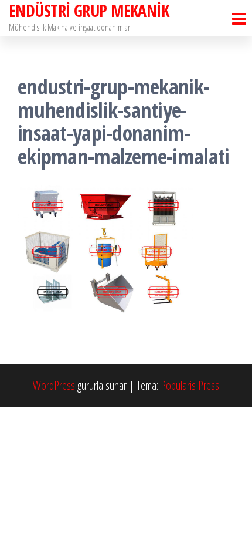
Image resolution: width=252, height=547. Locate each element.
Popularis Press (190, 385)
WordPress (54, 385)
